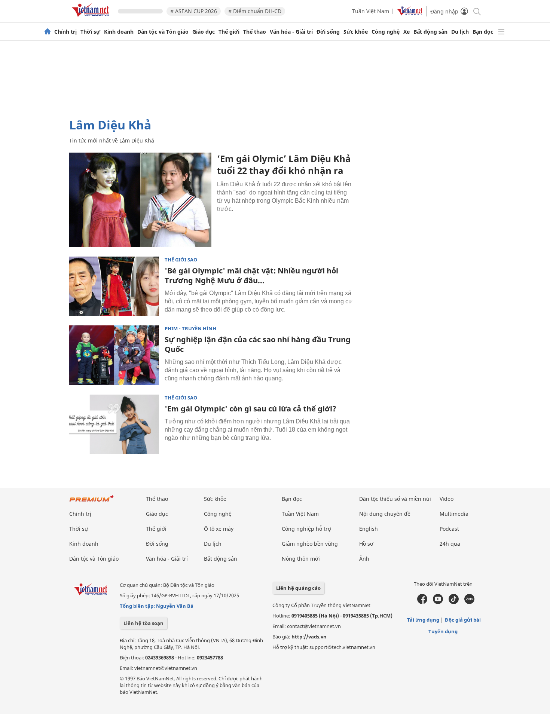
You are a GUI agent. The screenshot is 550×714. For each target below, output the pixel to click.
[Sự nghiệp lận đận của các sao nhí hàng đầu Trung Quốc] (114, 355)
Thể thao (254, 31)
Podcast (449, 528)
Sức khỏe (355, 31)
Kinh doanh (119, 31)
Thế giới (229, 31)
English (368, 528)
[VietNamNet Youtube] (438, 602)
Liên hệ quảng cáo (298, 588)
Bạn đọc (483, 31)
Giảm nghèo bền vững (310, 543)
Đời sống (328, 31)
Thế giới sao (181, 259)
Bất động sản (430, 31)
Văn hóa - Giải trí (291, 31)
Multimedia (454, 513)
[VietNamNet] (48, 31)
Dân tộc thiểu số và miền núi (395, 498)
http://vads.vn (309, 636)
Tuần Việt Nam (370, 11)
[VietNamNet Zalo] (469, 602)
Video (446, 498)
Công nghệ (386, 31)
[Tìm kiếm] (476, 11)
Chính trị (65, 31)
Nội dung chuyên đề (384, 513)
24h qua (450, 543)
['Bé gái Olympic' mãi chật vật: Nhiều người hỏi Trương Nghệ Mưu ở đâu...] (114, 286)
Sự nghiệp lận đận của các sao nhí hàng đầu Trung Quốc (258, 344)
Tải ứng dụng (423, 619)
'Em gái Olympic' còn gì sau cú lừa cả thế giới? (250, 409)
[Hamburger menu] (501, 31)
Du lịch (460, 31)
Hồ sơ (366, 543)
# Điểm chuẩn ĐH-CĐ (254, 11)
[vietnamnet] (91, 18)
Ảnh (364, 558)
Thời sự (90, 31)
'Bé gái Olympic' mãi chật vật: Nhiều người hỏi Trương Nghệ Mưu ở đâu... (251, 275)
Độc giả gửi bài (463, 619)
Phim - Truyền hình (190, 328)
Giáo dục (203, 31)
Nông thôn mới (301, 558)
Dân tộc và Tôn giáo (163, 31)
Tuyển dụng (443, 631)
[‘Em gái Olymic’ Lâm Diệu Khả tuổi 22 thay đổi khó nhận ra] (140, 200)
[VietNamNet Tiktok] (454, 602)
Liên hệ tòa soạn (143, 623)
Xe (406, 31)
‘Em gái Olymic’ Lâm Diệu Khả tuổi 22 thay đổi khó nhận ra (284, 164)
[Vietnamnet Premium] (91, 502)
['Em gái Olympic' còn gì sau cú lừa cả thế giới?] (114, 424)
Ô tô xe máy (218, 528)
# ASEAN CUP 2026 (193, 11)
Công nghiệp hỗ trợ (306, 528)
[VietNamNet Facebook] (422, 602)
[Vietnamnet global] (410, 13)
